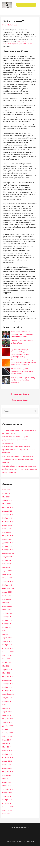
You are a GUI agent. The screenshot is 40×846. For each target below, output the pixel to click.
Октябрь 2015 (7, 803)
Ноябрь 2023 (7, 585)
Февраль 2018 (7, 771)
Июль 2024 (6, 560)
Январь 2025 (7, 539)
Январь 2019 (7, 750)
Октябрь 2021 (7, 648)
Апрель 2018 (7, 768)
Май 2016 (6, 779)
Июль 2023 (6, 595)
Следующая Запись (20, 400)
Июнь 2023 (6, 599)
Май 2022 (6, 634)
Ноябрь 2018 (7, 754)
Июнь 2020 (6, 705)
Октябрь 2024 (7, 550)
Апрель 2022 (7, 638)
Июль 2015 (6, 814)
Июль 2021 (6, 659)
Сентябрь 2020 (8, 694)
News (4, 25)
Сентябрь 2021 (8, 652)
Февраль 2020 (7, 719)
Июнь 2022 (6, 631)
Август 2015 (7, 810)
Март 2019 (6, 747)
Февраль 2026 (7, 507)
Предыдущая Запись (20, 394)
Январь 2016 (7, 793)
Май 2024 (6, 567)
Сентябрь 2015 (8, 807)
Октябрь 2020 (7, 690)
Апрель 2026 (7, 500)
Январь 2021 (7, 680)
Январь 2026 (7, 511)
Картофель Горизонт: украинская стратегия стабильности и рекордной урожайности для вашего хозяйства (19, 469)
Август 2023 (7, 592)
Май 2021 (6, 666)
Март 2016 (6, 786)
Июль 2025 (6, 529)
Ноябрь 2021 (7, 645)
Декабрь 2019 (7, 726)
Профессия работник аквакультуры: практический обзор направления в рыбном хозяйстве (19, 449)
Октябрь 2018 (7, 757)
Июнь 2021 (6, 662)
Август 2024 (7, 557)
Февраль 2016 (7, 789)
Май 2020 (6, 708)
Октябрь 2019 (7, 733)
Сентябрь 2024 (8, 553)
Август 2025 (7, 525)
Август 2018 (7, 761)
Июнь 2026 (6, 493)
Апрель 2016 (7, 782)
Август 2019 (7, 736)
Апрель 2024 (7, 571)
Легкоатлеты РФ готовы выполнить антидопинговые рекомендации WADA (22, 334)
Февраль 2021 (7, 676)
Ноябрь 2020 (7, 687)
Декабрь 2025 (7, 514)
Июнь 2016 (6, 775)
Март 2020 (6, 715)
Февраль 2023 (7, 613)
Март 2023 (6, 609)
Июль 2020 (6, 701)
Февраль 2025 (7, 536)
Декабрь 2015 (7, 796)
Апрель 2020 (7, 712)
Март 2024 (6, 574)
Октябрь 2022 (7, 624)
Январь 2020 (7, 722)
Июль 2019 (6, 740)
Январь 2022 (7, 641)
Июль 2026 (6, 490)
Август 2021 (7, 655)
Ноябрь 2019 (7, 729)
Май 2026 (6, 497)
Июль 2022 (6, 627)
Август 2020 (7, 698)
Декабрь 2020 (7, 683)
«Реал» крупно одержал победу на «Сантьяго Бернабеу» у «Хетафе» (23, 380)
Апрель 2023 (7, 606)
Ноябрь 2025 (7, 518)
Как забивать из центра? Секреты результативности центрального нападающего (15, 440)
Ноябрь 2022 (7, 620)
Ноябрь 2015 (7, 800)
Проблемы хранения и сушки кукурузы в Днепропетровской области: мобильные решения (18, 459)
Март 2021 (6, 673)
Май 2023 (6, 602)
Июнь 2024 (6, 564)
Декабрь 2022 (7, 616)
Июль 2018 (6, 764)
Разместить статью (26, 5)
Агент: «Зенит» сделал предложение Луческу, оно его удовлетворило (22, 371)
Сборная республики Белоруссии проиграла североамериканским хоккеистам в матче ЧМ (23, 362)
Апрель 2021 (7, 669)
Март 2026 (6, 504)
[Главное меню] (4, 12)
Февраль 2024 (7, 578)
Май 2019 (6, 743)
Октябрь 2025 (7, 521)
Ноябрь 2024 (7, 546)
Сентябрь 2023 (8, 588)
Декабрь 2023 (7, 581)
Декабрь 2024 (7, 543)
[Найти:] (20, 411)
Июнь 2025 (6, 532)
